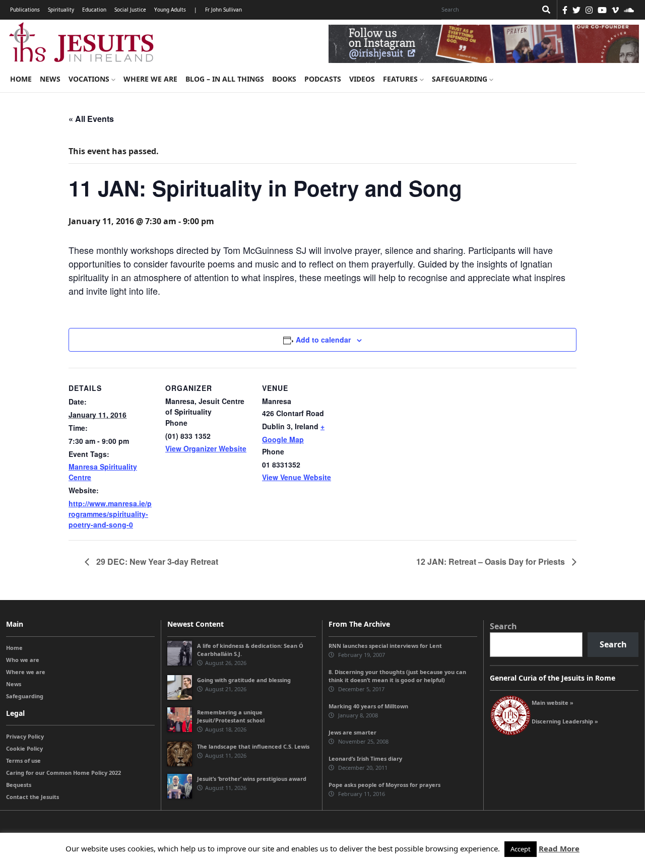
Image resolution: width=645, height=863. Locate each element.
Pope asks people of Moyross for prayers (384, 784)
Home (21, 79)
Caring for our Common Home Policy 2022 (63, 772)
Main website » (552, 702)
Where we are (150, 79)
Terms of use (23, 760)
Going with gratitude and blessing (244, 680)
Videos (362, 79)
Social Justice (130, 9)
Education (94, 9)
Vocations (90, 79)
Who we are (22, 659)
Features (401, 79)
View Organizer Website (205, 448)
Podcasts (322, 79)
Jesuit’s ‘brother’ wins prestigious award (251, 778)
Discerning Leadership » (565, 721)
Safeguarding (460, 79)
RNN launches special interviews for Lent (385, 645)
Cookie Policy (24, 748)
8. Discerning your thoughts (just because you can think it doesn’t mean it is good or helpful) (397, 676)
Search (503, 626)
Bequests (18, 784)
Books (284, 79)
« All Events (91, 118)
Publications (25, 9)
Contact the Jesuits (32, 797)
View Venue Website (296, 477)
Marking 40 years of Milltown (368, 706)
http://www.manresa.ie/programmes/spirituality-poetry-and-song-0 (110, 513)
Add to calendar (323, 340)
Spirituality (61, 9)
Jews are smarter (352, 732)
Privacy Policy (25, 736)
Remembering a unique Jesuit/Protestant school (231, 716)
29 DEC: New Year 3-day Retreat (156, 561)
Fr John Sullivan (223, 9)
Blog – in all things (224, 79)
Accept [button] (520, 848)
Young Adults (170, 9)
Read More (559, 848)
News (50, 79)
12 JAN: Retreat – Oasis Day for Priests (491, 561)
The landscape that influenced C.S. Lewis (253, 746)
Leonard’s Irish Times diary (365, 758)
